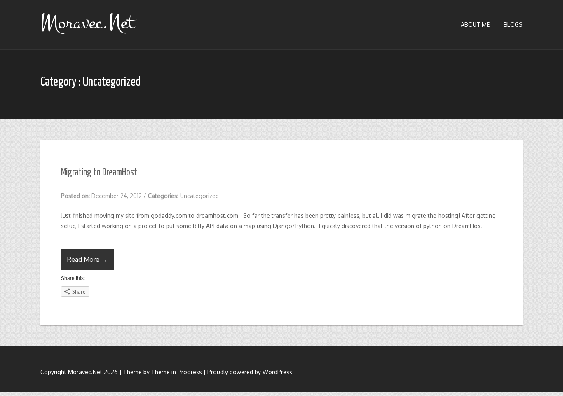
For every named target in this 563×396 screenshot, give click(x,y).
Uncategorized (199, 195)
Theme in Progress (176, 371)
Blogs (513, 24)
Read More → (87, 259)
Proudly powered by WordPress (249, 371)
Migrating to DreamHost (99, 172)
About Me (475, 24)
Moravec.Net (87, 22)
